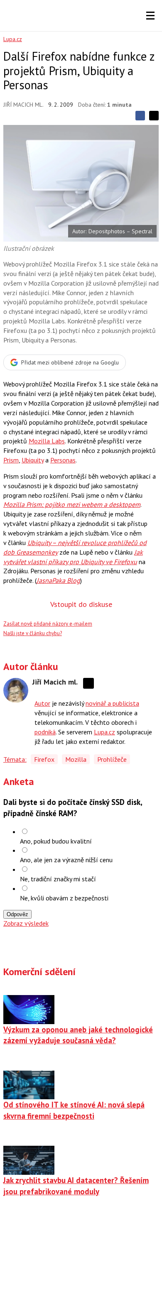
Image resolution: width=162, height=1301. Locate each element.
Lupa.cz (12, 39)
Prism (11, 460)
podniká (45, 732)
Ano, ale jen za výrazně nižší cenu (66, 860)
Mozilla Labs (47, 441)
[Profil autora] (15, 690)
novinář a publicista (112, 703)
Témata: (15, 759)
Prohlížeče (112, 759)
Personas (63, 460)
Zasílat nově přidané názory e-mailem (47, 623)
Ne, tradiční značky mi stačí (58, 879)
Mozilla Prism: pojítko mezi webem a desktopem (71, 504)
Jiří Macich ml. (23, 104)
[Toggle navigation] (150, 15)
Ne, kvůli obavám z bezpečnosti (64, 898)
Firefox (44, 759)
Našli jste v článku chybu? (32, 633)
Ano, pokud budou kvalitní (56, 841)
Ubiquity (33, 460)
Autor (42, 703)
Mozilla (75, 759)
